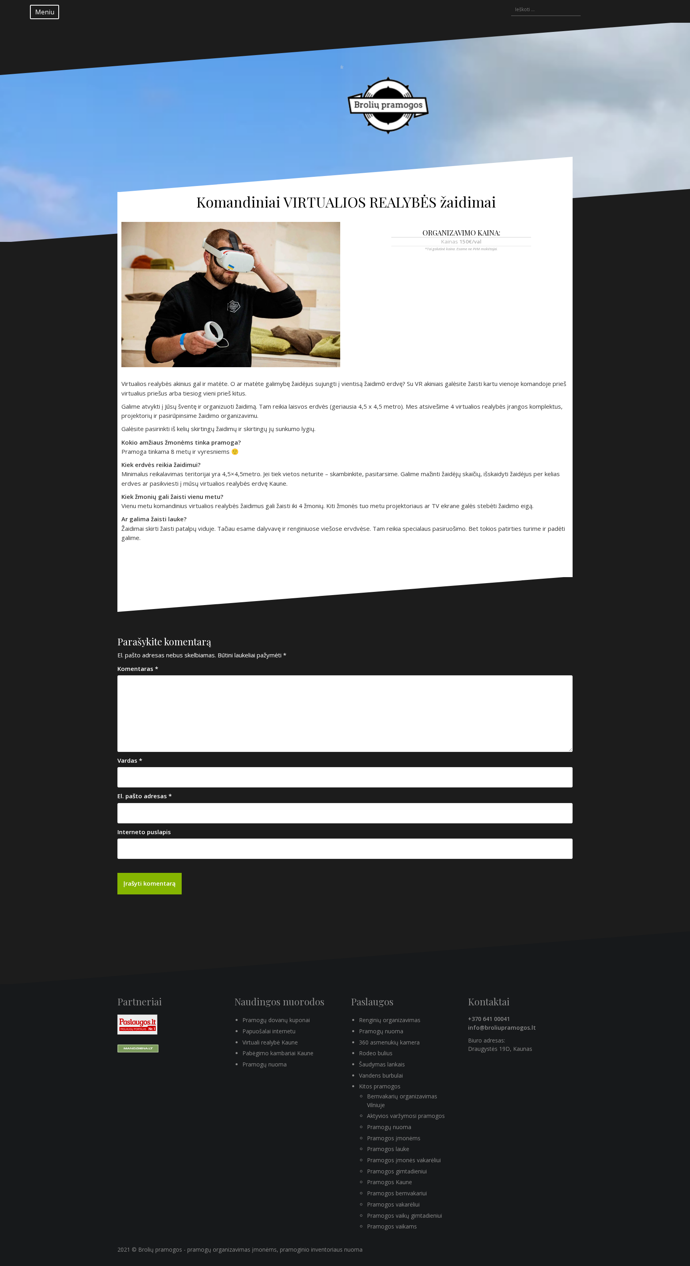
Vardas (129, 760)
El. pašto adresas (144, 796)
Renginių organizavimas (389, 1020)
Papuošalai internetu (268, 1031)
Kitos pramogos (380, 1086)
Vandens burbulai (381, 1075)
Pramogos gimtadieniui (397, 1171)
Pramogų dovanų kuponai (276, 1020)
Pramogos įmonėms (393, 1138)
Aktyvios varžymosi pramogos (406, 1116)
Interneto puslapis (144, 832)
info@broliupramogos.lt (502, 1027)
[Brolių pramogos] (390, 100)
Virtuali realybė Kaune (270, 1042)
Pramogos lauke (388, 1149)
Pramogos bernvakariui (397, 1193)
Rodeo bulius (376, 1053)
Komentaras (137, 669)
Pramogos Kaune (389, 1182)
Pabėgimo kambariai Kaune (277, 1053)
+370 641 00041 (489, 1019)
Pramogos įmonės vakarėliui (404, 1160)
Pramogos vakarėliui (393, 1204)
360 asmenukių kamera (389, 1042)
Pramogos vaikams (392, 1226)
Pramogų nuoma (264, 1064)
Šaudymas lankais (382, 1064)
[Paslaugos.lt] (137, 1024)
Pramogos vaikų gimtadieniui (404, 1215)
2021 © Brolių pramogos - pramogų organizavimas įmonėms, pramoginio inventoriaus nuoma (240, 1249)
